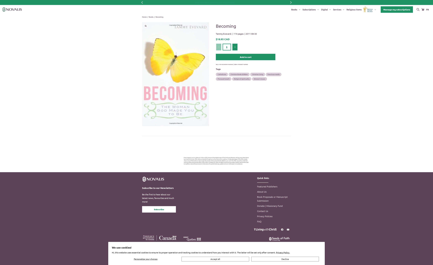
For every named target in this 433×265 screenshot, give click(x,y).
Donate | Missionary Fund (270, 205)
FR (427, 9)
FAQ (259, 221)
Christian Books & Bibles (239, 74)
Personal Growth (224, 79)
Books (151, 17)
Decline (285, 259)
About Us (262, 191)
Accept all (215, 259)
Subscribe (159, 209)
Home (144, 17)
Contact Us (262, 211)
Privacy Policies (265, 216)
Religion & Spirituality (242, 79)
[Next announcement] (291, 2)
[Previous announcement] (142, 2)
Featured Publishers (267, 186)
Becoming (159, 17)
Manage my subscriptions (396, 9)
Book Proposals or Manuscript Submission (272, 198)
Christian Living (257, 74)
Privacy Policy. (283, 252)
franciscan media (274, 74)
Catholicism (222, 74)
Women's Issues (259, 79)
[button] (295, 10)
